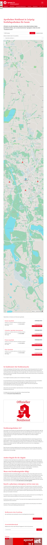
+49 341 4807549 (22, 343)
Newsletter (35, 6)
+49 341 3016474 (22, 324)
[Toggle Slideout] (42, 2)
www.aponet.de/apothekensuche (14, 393)
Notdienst (6, 6)
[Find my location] (42, 41)
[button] (26, 179)
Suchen (32, 33)
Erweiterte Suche (39, 33)
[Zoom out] (5, 43)
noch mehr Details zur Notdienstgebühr (24, 480)
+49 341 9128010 (22, 352)
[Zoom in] (5, 41)
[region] (23, 176)
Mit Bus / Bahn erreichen (37, 326)
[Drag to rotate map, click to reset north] (5, 45)
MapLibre (33, 311)
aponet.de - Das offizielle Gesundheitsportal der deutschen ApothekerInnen (11, 3)
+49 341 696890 (21, 333)
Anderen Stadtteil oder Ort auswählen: (11, 35)
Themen (29, 6)
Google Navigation (38, 324)
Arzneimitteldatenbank (21, 6)
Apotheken (12, 6)
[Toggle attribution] (42, 311)
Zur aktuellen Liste (37, 518)
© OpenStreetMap (38, 311)
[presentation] (42, 6)
